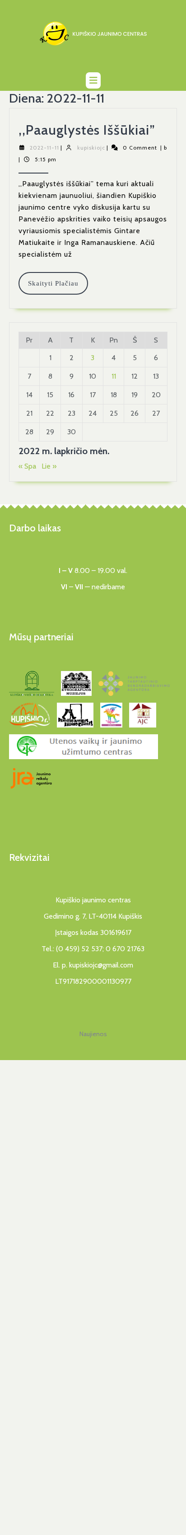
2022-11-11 (44, 147)
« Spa (27, 466)
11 (114, 376)
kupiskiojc (91, 147)
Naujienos (93, 1034)
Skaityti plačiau (58, 287)
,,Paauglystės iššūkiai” (87, 130)
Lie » (49, 466)
